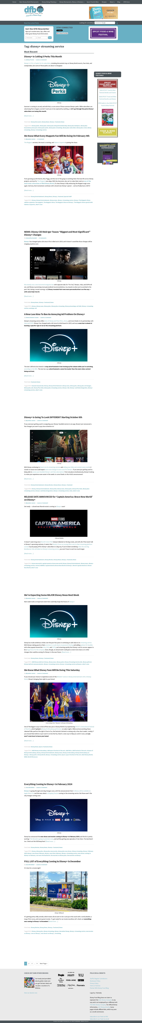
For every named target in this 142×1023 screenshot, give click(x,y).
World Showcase (33, 757)
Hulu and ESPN (28, 323)
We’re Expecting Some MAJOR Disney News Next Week (51, 595)
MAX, (47, 647)
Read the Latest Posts (31, 23)
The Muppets (28, 142)
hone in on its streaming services (50, 467)
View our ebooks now (30, 993)
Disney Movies (49, 485)
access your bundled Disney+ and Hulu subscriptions (48, 472)
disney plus (43, 125)
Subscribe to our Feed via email (99, 1019)
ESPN (54, 647)
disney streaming (77, 851)
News (62, 122)
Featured (57, 122)
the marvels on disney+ (74, 855)
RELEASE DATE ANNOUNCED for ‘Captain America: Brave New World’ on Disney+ (58, 498)
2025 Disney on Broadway (39, 750)
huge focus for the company (35, 650)
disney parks (60, 662)
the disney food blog (30, 6)
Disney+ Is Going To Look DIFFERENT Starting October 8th (53, 417)
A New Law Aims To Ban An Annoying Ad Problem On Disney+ (54, 314)
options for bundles (87, 645)
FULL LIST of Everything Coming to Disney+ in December (52, 861)
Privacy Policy (94, 983)
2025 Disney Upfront (38, 662)
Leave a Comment (41, 60)
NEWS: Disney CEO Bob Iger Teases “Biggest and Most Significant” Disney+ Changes (57, 233)
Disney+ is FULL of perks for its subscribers (37, 63)
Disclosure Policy (95, 981)
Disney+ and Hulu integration (78, 388)
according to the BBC (30, 369)
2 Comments (42, 238)
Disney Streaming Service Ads (73, 662)
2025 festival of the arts (79, 750)
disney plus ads (28, 388)
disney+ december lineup (61, 931)
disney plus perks (43, 128)
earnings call (33, 308)
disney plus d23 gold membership (57, 125)
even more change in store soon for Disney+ (58, 469)
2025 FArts (69, 750)
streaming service (86, 643)
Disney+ (52, 122)
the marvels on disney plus (59, 855)
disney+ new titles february (53, 853)
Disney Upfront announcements (33, 664)
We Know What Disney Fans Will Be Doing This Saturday (52, 670)
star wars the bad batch (43, 855)
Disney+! (72, 602)
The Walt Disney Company (98, 1005)
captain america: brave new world (52, 563)
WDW (25, 757)
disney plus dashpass (73, 125)
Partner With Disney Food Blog (99, 988)
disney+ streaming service (39, 130)
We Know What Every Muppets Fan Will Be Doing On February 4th (56, 135)
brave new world (37, 563)
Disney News (45, 122)
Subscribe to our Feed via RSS (99, 1016)
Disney (34, 200)
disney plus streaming (55, 128)
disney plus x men (81, 128)
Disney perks (35, 125)
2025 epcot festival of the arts (56, 750)
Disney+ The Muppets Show (82, 200)
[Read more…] (28, 116)
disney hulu (53, 489)
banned (34, 386)
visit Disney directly (104, 1007)
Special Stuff (67, 196)
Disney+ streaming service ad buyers (71, 664)
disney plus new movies (51, 851)
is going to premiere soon (41, 839)
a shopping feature (52, 793)
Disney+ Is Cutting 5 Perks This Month (43, 56)
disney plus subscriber (69, 128)
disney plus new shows (65, 851)
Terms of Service (95, 986)
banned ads (40, 386)
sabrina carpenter (29, 202)
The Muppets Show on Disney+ (64, 202)
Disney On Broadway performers (52, 729)
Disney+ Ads (66, 388)
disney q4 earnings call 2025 (73, 306)
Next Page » (43, 963)
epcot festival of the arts (73, 755)
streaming (58, 933)
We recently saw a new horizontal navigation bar (39, 285)
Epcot (41, 747)
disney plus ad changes (84, 386)
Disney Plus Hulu (39, 388)
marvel (38, 565)
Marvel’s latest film (47, 542)
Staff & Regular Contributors (98, 979)
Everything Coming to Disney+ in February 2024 (48, 784)
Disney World (41, 755)
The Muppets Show (49, 202)
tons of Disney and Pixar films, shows (56, 321)
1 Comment (40, 139)
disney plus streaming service (53, 388)
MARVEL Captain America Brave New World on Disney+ (56, 565)
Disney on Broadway (69, 752)
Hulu (71, 491)
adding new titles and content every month (76, 467)
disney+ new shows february (35, 853)
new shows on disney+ (47, 933)
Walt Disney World (87, 755)
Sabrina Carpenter (59, 142)
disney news (53, 200)
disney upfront (87, 662)
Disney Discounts (36, 122)
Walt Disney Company (105, 1000)
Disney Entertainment (37, 196)
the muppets (39, 202)
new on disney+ (35, 933)
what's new (39, 204)
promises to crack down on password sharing (59, 645)
